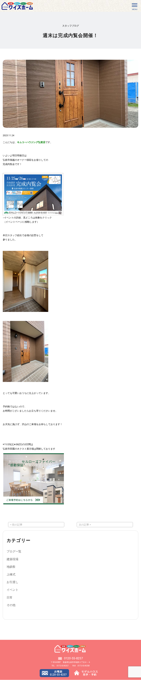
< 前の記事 (16, 524)
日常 (9, 597)
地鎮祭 (11, 566)
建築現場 (12, 559)
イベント (12, 590)
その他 (11, 605)
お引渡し (12, 582)
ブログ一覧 (14, 551)
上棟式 (11, 574)
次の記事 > (85, 524)
